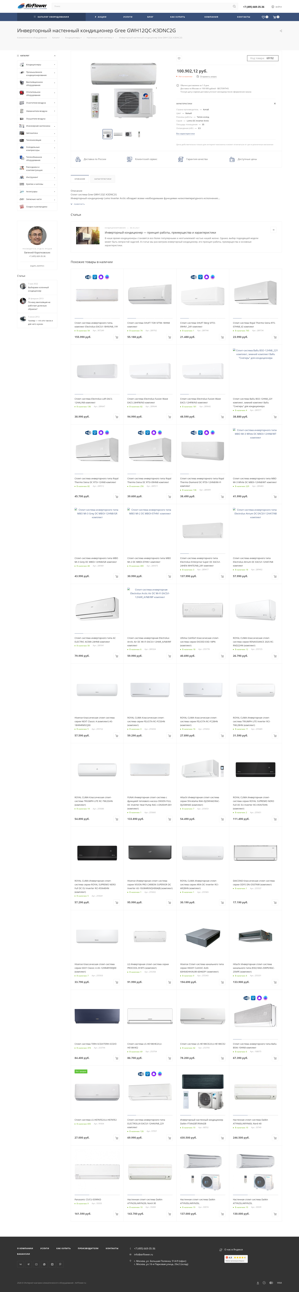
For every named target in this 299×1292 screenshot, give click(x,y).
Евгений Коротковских (37, 252)
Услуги (44, 1248)
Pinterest (60, 1264)
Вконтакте (20, 1264)
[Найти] (234, 6)
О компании (25, 1248)
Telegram (28, 1264)
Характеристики (102, 179)
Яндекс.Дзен (52, 1264)
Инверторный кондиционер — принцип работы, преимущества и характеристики (160, 232)
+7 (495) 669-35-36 (253, 7)
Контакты (112, 1248)
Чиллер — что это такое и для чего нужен (40, 322)
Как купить (63, 1248)
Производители (88, 1248)
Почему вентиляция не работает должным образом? (39, 305)
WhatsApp (44, 1264)
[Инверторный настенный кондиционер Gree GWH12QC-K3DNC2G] (124, 90)
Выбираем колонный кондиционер (38, 289)
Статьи (21, 276)
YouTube (36, 1264)
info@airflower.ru (143, 1254)
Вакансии (23, 1254)
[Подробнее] (273, 230)
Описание (80, 179)
